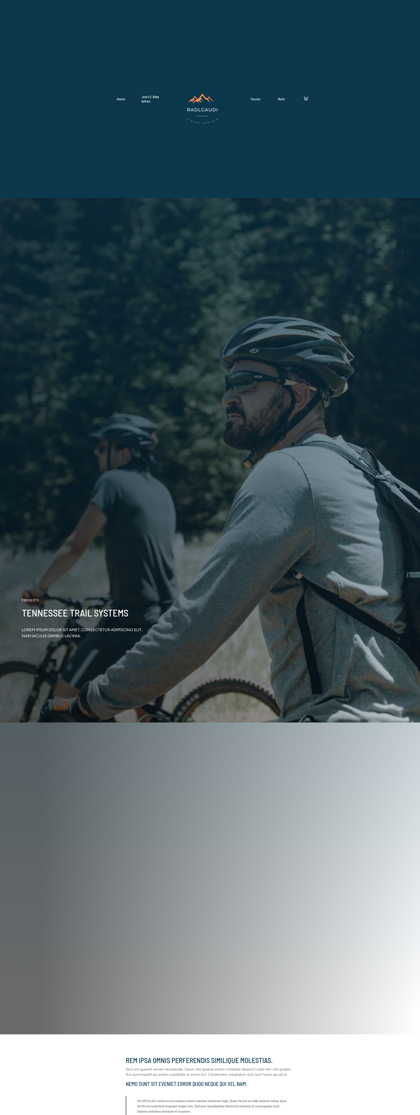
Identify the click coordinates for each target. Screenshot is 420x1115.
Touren (255, 99)
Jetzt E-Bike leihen (150, 99)
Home (121, 99)
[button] (281, 99)
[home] (202, 99)
